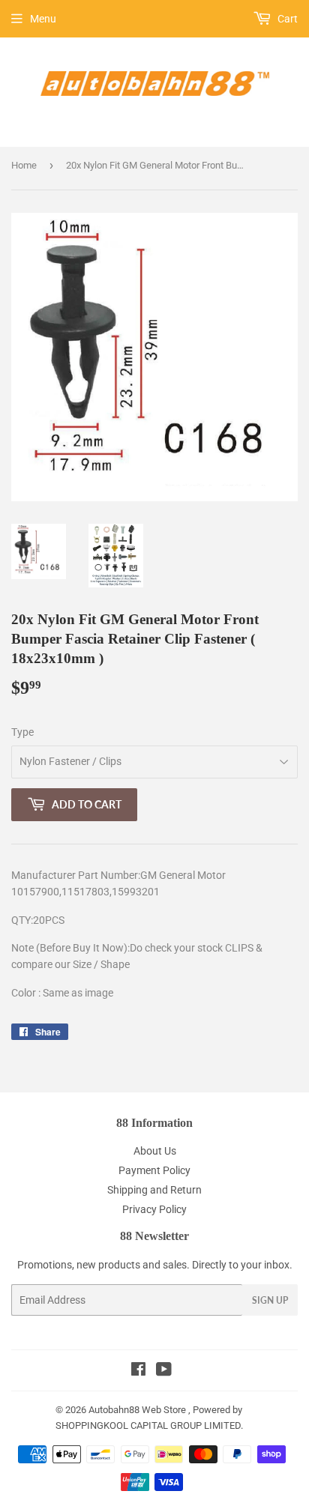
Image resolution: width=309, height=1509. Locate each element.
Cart (286, 19)
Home (24, 165)
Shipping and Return (154, 1190)
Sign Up (270, 1300)
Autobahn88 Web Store (137, 1409)
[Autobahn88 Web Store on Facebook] (138, 1371)
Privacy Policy (154, 1209)
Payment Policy (154, 1170)
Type (22, 732)
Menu (43, 19)
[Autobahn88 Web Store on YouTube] (164, 1371)
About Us (155, 1151)
